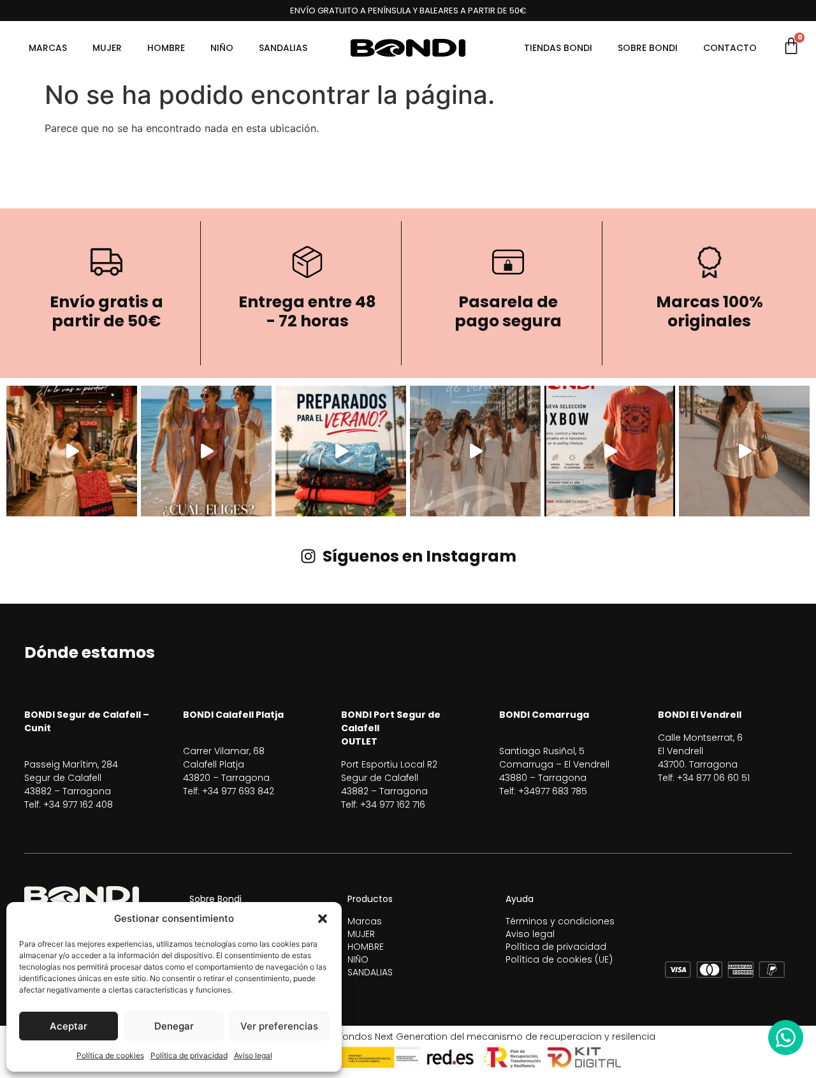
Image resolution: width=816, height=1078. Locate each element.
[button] (322, 918)
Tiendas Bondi (558, 47)
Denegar (174, 1026)
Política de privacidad (189, 1055)
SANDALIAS (283, 47)
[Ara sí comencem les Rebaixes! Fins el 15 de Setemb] (71, 451)
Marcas (48, 47)
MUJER (107, 47)
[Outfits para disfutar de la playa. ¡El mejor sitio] (206, 451)
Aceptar (68, 1026)
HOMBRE (166, 47)
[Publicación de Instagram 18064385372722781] (475, 451)
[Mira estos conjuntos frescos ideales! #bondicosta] (744, 451)
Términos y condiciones (560, 921)
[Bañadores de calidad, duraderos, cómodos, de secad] (340, 451)
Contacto (730, 47)
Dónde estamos (89, 652)
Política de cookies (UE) (559, 959)
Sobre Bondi (648, 47)
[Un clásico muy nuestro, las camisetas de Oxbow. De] (609, 451)
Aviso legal (253, 1055)
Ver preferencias (279, 1026)
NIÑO (221, 47)
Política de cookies (110, 1055)
